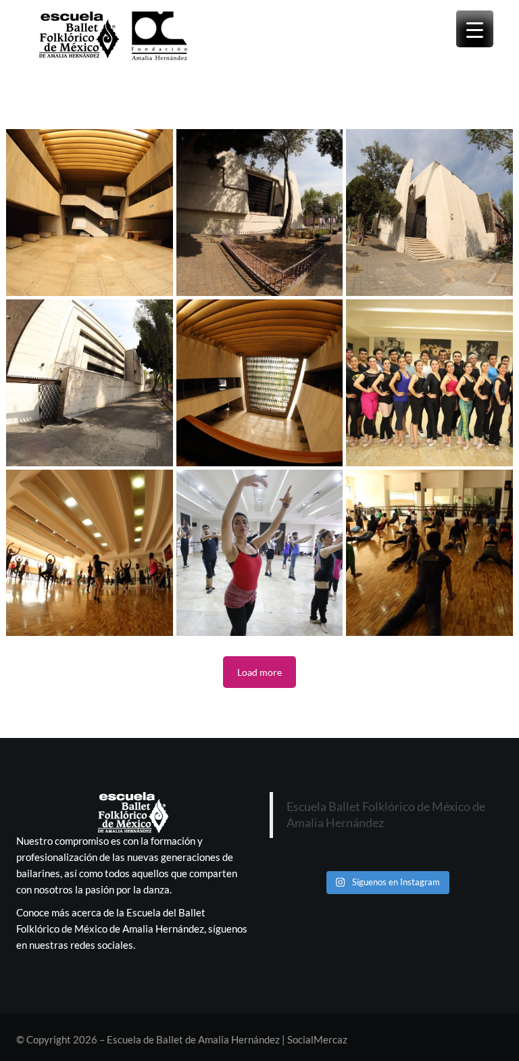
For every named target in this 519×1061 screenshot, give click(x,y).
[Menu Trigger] (474, 28)
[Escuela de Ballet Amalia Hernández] (89, 212)
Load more (259, 672)
